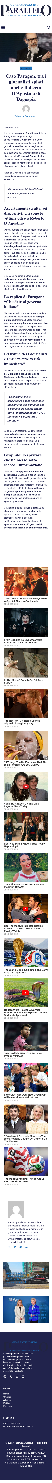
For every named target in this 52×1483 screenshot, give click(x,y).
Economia (7, 1405)
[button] (49, 27)
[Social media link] (9, 1247)
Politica (6, 1402)
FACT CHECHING (11, 1423)
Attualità (7, 1399)
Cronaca (7, 1396)
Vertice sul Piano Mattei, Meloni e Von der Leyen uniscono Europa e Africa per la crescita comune (35, 1311)
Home (6, 1393)
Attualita (26, 68)
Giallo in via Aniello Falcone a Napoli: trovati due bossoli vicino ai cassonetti (16, 1277)
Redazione (30, 116)
